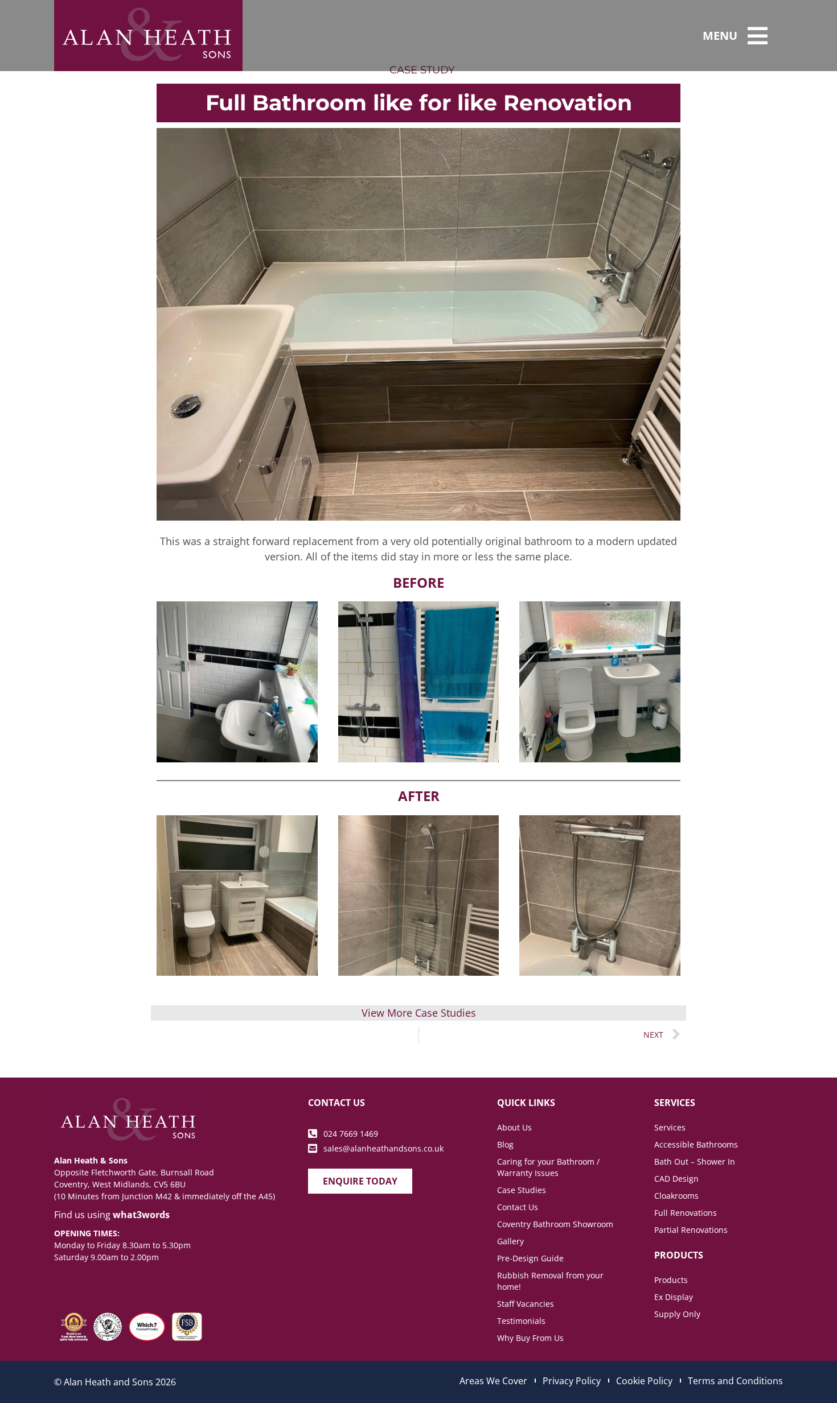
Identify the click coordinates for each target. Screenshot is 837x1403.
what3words (141, 1214)
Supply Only (677, 1314)
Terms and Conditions (735, 1381)
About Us (514, 1127)
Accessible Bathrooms (696, 1144)
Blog (505, 1144)
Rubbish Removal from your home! (550, 1281)
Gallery (510, 1241)
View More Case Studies (419, 1013)
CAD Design (676, 1178)
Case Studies (521, 1190)
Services (670, 1127)
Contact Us (517, 1207)
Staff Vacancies (525, 1303)
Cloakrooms (676, 1195)
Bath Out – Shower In (694, 1161)
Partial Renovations (691, 1229)
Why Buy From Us (530, 1337)
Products (671, 1279)
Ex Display (673, 1296)
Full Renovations (685, 1212)
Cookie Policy (644, 1381)
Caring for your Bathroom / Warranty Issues (548, 1167)
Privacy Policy (572, 1381)
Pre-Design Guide (530, 1258)
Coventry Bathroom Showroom (555, 1224)
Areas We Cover (493, 1381)
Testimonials (521, 1320)
